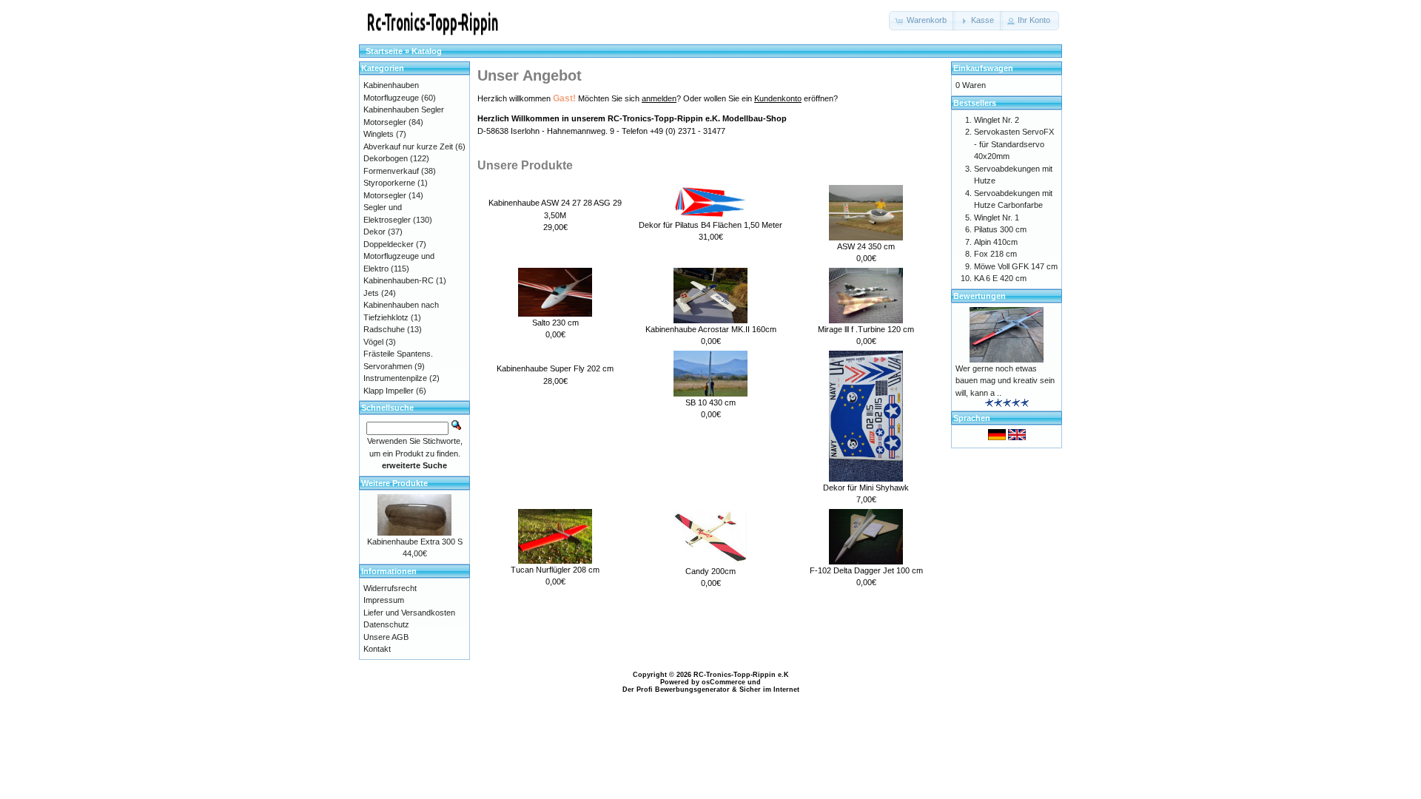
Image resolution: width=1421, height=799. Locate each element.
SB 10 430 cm (710, 402)
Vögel (373, 341)
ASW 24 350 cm (866, 246)
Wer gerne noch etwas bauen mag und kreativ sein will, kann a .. (1005, 380)
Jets (371, 293)
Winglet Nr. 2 (996, 119)
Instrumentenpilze (395, 378)
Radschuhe (384, 329)
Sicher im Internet (769, 689)
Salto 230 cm (555, 322)
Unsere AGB (386, 637)
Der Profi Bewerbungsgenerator (676, 689)
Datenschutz (386, 624)
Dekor (374, 231)
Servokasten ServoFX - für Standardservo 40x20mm (1014, 144)
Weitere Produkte (394, 483)
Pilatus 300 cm (1000, 229)
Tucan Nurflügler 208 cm (555, 569)
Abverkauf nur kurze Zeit (408, 146)
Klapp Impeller (388, 390)
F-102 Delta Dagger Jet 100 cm (866, 570)
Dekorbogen (385, 158)
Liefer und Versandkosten (409, 612)
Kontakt (377, 648)
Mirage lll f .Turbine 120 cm (866, 329)
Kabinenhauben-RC (398, 280)
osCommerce (723, 682)
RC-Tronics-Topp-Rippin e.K (741, 674)
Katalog (426, 51)
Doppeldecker (388, 244)
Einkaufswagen (983, 68)
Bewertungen (979, 295)
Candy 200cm (710, 571)
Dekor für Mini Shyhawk (866, 487)
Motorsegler (384, 195)
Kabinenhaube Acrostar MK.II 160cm (710, 329)
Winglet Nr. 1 (996, 217)
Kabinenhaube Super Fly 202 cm (555, 368)
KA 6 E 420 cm (1000, 278)
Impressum (383, 600)
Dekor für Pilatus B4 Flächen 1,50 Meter (710, 224)
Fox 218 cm (995, 253)
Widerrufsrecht (390, 588)
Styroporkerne (389, 182)
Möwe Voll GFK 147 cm (1016, 266)
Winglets (378, 133)
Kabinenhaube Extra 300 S (415, 541)
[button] (922, 20)
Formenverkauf (391, 170)
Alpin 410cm (996, 241)
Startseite (384, 51)
